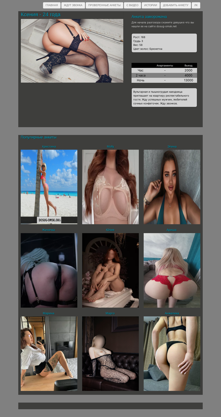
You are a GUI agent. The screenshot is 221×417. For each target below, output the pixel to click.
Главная (52, 5)
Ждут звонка (73, 5)
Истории (150, 5)
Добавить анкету (175, 5)
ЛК (196, 5)
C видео (132, 5)
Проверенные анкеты (104, 5)
